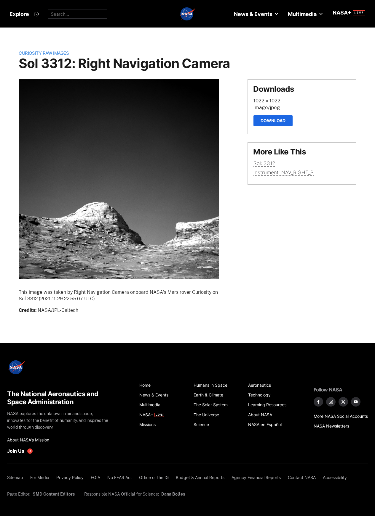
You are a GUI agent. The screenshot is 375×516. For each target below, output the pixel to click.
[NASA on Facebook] (318, 402)
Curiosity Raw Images (44, 53)
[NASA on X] (343, 402)
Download (273, 120)
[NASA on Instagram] (331, 402)
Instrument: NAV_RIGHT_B (283, 172)
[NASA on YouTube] (355, 402)
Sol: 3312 (264, 163)
